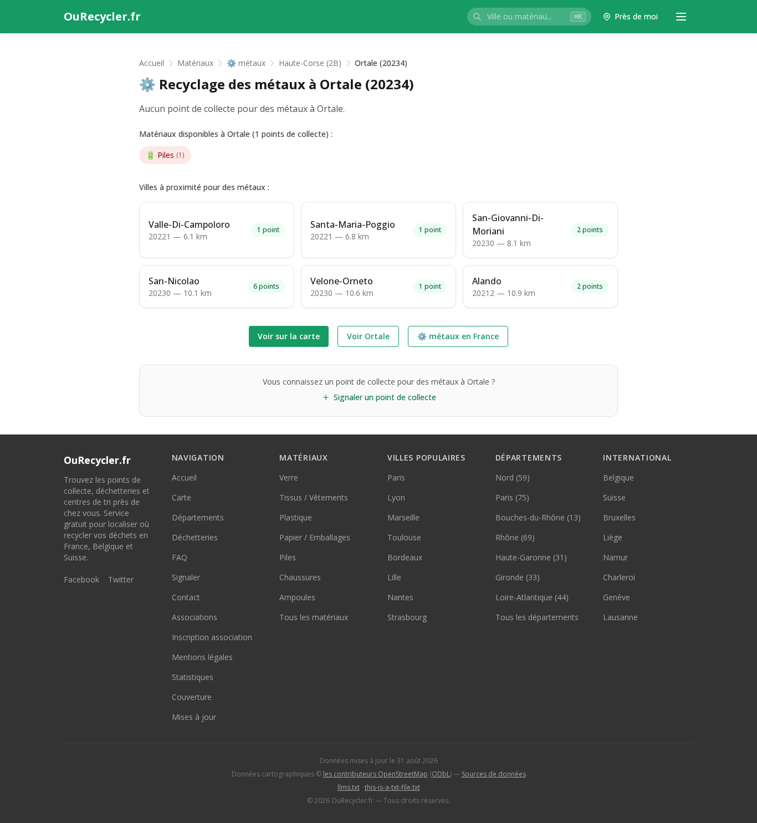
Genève (616, 597)
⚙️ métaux (246, 63)
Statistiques (192, 677)
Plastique (295, 517)
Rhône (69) (515, 537)
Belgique (618, 477)
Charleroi (619, 577)
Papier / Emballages (314, 537)
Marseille (403, 517)
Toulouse (404, 537)
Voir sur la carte (289, 336)
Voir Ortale (368, 336)
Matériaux (195, 63)
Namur (615, 557)
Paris (396, 477)
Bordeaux (404, 557)
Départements (198, 517)
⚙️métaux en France (458, 336)
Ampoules (297, 597)
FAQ (179, 557)
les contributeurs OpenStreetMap (375, 774)
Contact (186, 597)
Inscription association (212, 637)
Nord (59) (512, 477)
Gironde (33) (517, 577)
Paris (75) (512, 497)
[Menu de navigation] (681, 16)
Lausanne (620, 617)
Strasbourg (407, 617)
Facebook (81, 579)
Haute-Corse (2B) (310, 63)
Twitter (121, 579)
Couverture (192, 697)
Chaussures (300, 577)
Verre (288, 477)
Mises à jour (194, 717)
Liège (612, 537)
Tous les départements (537, 617)
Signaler (186, 577)
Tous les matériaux (313, 617)
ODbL (441, 774)
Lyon (396, 497)
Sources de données (494, 774)
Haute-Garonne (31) (531, 557)
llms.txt (348, 787)
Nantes (400, 597)
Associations (194, 617)
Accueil (151, 63)
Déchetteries (195, 537)
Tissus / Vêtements (313, 497)
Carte (181, 497)
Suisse (614, 497)
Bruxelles (619, 517)
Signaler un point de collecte (385, 397)
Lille (394, 577)
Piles (165, 155)
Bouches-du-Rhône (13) (538, 517)
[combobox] (529, 16)
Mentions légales (202, 657)
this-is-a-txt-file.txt (392, 787)
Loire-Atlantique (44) (532, 597)
